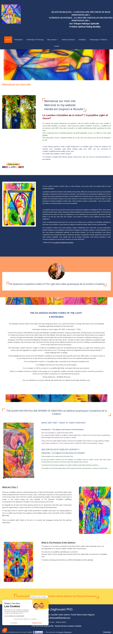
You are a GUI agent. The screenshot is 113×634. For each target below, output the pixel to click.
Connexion (107, 632)
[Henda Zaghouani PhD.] (11, 23)
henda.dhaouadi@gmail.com (56, 618)
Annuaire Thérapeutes (64, 632)
